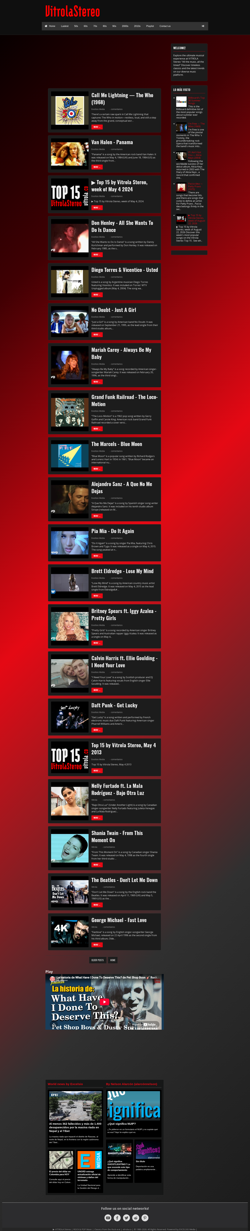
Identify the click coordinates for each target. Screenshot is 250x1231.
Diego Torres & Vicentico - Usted (124, 269)
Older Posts (97, 960)
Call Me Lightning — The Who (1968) (122, 98)
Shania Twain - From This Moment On (117, 836)
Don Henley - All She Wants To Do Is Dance (122, 226)
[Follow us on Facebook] (117, 1217)
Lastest (64, 26)
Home (51, 26)
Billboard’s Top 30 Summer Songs (196, 100)
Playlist (150, 26)
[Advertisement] (126, 64)
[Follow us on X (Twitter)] (126, 1217)
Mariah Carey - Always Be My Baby (121, 353)
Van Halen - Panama (112, 142)
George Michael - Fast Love (119, 920)
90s (114, 26)
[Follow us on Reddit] (135, 1217)
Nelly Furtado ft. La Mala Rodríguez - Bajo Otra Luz (117, 789)
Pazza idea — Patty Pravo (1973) (195, 186)
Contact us (165, 26)
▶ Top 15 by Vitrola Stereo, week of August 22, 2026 (196, 219)
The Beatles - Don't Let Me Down (124, 879)
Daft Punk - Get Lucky (114, 705)
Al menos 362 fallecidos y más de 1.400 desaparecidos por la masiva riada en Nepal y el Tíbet (75, 1127)
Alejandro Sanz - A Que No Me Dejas (121, 487)
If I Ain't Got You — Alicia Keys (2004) (194, 155)
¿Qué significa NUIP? (121, 1123)
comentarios (117, 109)
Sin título (140, 1161)
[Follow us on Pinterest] (144, 1217)
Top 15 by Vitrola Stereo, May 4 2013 (123, 748)
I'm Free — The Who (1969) (196, 125)
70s (95, 26)
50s (76, 26)
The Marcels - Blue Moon (116, 443)
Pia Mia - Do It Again (112, 531)
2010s (137, 26)
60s (86, 26)
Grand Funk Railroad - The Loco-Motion (124, 400)
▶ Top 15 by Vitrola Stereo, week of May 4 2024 (119, 185)
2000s (125, 26)
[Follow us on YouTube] (107, 1217)
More (97, 127)
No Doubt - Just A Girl (113, 309)
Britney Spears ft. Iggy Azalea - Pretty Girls (123, 614)
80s (105, 26)
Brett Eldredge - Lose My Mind (122, 571)
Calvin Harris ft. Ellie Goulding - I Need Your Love (124, 661)
